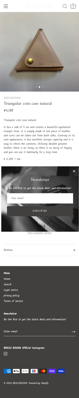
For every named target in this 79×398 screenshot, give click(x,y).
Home (7, 279)
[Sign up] (73, 332)
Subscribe (40, 211)
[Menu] (6, 6)
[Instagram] (40, 222)
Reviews (8, 250)
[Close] (74, 171)
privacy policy (11, 295)
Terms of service (13, 301)
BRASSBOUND (12, 98)
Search (7, 284)
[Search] (65, 7)
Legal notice (11, 290)
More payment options (39, 233)
